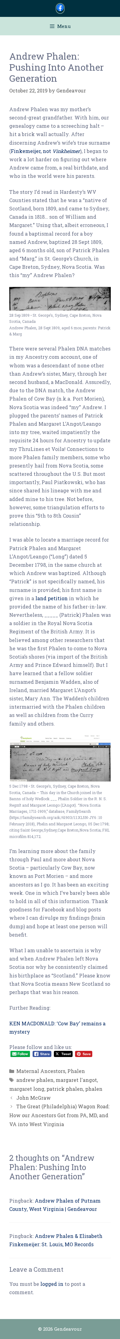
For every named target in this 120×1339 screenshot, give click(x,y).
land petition (51, 598)
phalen (93, 1089)
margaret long (26, 1089)
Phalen (76, 1071)
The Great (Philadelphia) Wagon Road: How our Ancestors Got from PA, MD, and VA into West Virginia (59, 1115)
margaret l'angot (76, 1080)
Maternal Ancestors (40, 1071)
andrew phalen (35, 1080)
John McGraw (33, 1097)
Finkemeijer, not (45, 151)
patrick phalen (64, 1089)
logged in (51, 1284)
